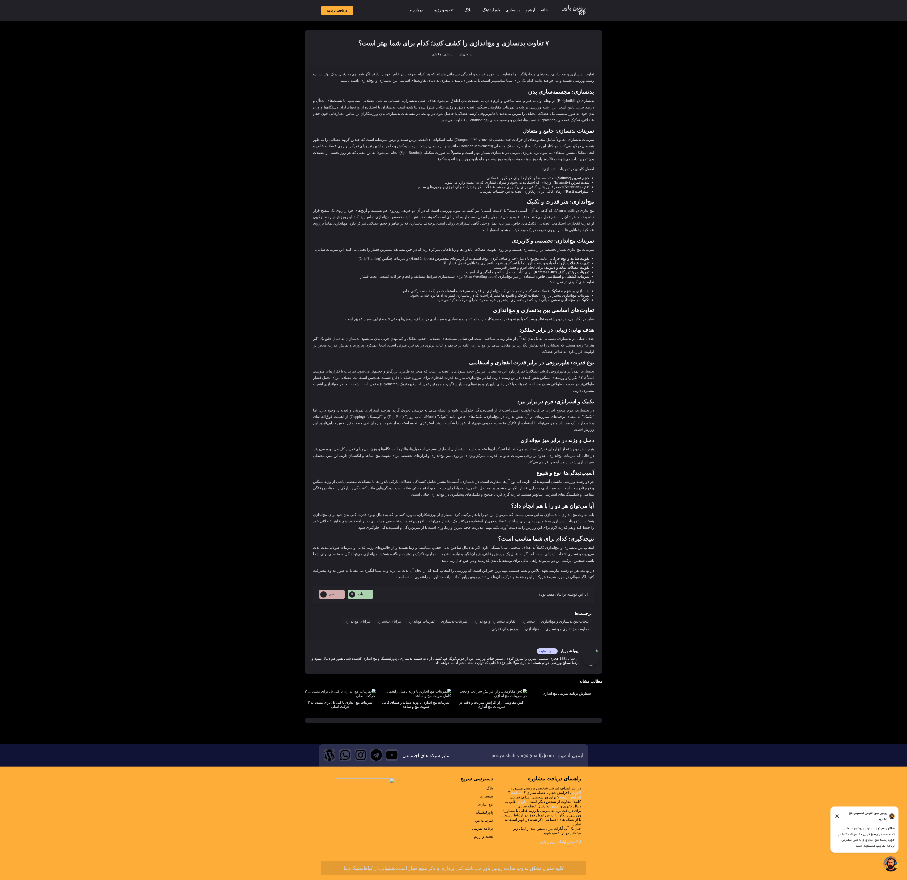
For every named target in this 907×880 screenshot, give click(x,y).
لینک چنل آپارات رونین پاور (560, 842)
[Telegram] (376, 755)
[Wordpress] (329, 755)
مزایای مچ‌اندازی (357, 621)
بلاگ (467, 10)
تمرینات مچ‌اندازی (421, 621)
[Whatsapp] (345, 755)
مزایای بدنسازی (388, 621)
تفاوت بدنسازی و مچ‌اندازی (494, 621)
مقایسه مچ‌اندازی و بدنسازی (567, 629)
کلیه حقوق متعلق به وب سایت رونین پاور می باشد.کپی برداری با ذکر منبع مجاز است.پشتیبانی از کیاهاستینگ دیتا (454, 868)
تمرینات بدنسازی (454, 621)
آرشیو (530, 10)
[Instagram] (361, 755)
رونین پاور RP (574, 10)
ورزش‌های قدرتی (505, 629)
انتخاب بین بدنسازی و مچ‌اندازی (565, 621)
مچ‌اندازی (532, 629)
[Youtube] (392, 755)
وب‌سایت (545, 651)
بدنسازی (513, 10)
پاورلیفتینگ (491, 10)
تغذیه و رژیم (444, 10)
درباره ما (415, 10)
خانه (544, 10)
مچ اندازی (437, 54)
